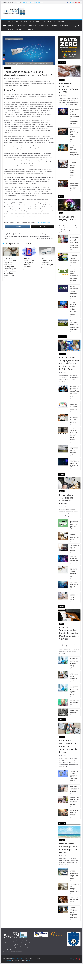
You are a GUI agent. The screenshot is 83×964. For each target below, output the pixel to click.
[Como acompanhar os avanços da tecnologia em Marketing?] (63, 420)
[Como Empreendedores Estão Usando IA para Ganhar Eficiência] (63, 186)
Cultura (18, 29)
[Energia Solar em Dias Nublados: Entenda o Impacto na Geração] (63, 451)
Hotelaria (28, 29)
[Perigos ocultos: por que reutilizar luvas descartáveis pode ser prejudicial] (63, 663)
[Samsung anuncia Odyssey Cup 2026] (69, 205)
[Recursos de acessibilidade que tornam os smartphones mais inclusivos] (69, 728)
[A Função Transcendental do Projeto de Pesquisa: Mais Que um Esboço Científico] (69, 615)
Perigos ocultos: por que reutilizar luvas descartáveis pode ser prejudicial (74, 663)
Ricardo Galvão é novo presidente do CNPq (74, 702)
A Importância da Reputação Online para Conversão (74, 548)
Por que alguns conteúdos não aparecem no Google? (66, 499)
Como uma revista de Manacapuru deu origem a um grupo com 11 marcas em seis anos (74, 134)
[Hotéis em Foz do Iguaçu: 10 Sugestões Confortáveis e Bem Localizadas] (63, 889)
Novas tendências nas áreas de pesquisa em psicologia (74, 676)
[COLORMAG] (15, 932)
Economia (36, 21)
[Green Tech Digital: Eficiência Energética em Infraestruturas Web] (63, 464)
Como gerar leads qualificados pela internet (74, 536)
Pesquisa (62, 623)
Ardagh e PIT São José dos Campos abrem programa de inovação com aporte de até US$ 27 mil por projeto (74, 391)
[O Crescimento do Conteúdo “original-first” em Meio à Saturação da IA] (63, 407)
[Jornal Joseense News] (4, 25)
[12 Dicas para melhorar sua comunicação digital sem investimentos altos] (63, 573)
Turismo (53, 25)
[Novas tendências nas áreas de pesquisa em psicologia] (63, 677)
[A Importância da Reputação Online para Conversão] (63, 549)
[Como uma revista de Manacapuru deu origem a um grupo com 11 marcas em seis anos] (63, 135)
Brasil (10, 21)
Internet (62, 491)
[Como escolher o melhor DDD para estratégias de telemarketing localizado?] (63, 802)
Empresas (47, 21)
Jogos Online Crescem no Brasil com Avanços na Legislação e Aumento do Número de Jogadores (73, 308)
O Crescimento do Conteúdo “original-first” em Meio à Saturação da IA (74, 406)
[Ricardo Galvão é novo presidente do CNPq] (63, 703)
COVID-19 (18, 78)
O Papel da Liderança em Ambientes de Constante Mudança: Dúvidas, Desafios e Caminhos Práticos (73, 168)
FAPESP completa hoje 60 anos (74, 711)
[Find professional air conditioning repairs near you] (47, 248)
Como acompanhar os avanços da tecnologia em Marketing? (74, 419)
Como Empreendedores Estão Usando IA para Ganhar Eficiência (74, 185)
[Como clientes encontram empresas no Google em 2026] (69, 71)
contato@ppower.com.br (43, 222)
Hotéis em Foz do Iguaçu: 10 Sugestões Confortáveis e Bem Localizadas (74, 888)
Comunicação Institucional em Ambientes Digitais (74, 585)
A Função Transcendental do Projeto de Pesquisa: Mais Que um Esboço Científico (69, 633)
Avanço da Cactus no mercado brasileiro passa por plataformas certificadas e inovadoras (74, 275)
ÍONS (14, 78)
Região (18, 21)
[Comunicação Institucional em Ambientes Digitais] (63, 586)
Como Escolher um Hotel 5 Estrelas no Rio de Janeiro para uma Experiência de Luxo (74, 874)
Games (61, 213)
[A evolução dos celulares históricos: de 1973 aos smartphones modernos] (63, 777)
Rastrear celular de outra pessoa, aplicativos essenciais (74, 813)
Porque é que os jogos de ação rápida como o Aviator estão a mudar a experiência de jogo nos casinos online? (74, 243)
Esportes (10, 25)
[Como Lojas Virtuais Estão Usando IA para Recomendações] (63, 560)
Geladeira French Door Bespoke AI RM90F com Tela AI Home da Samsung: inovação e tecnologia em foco (74, 435)
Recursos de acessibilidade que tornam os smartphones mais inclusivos (68, 746)
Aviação (31, 25)
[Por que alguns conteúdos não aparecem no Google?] (69, 483)
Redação (7, 78)
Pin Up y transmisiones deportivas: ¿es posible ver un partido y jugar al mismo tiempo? (74, 325)
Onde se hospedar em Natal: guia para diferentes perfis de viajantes (68, 848)
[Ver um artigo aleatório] (78, 25)
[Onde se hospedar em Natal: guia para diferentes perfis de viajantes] (69, 832)
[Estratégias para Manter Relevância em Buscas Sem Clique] (63, 525)
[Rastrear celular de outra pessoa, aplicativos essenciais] (63, 814)
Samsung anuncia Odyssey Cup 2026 (67, 218)
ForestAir (24, 78)
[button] (12, 22)
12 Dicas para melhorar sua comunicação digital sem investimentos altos (73, 572)
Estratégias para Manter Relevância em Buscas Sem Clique (74, 524)
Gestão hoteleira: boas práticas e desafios (74, 899)
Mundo (26, 21)
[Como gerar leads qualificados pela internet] (63, 537)
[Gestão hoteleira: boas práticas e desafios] (63, 900)
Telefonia (62, 737)
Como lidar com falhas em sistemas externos (74, 596)
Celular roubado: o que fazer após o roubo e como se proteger (74, 789)
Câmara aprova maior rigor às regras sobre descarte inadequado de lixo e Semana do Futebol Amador (41, 236)
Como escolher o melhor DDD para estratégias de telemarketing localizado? (74, 801)
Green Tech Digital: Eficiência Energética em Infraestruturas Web (74, 463)
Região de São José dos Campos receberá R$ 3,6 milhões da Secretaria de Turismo (16, 236)
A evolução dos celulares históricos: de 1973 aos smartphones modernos (74, 776)
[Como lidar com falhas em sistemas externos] (63, 597)
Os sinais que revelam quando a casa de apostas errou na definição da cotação (74, 260)
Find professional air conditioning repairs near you (47, 261)
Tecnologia (21, 25)
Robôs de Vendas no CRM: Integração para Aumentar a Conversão (29, 262)
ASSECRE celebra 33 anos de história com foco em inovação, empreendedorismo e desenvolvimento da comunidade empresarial (74, 116)
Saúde (9, 29)
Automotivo (42, 25)
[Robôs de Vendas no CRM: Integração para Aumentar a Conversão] (29, 248)
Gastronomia (64, 25)
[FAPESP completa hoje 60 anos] (63, 712)
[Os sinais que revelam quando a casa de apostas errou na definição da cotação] (63, 260)
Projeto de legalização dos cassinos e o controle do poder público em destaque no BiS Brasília (74, 291)
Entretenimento (59, 21)
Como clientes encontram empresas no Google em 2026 (68, 87)
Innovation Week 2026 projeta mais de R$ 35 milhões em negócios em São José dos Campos (69, 363)
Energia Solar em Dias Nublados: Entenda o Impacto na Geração (74, 450)
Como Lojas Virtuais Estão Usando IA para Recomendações (74, 559)
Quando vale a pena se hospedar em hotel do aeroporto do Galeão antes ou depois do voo (74, 912)
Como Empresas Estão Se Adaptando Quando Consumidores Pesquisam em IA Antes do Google (74, 151)
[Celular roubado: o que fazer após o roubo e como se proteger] (63, 790)
